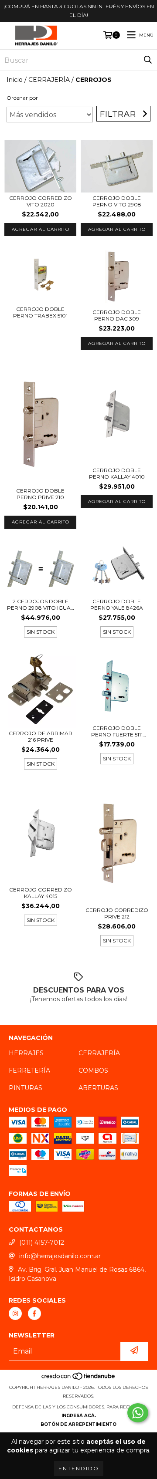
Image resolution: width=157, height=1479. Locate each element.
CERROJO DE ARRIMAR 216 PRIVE (40, 736)
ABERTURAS (98, 1088)
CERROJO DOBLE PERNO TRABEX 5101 (40, 312)
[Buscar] (148, 60)
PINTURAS (25, 1088)
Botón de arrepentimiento (78, 1424)
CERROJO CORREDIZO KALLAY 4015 (40, 892)
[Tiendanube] (79, 1378)
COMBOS (93, 1070)
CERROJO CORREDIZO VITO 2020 (40, 201)
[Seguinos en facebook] (34, 1313)
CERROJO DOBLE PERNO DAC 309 (116, 315)
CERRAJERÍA (49, 80)
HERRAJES (26, 1053)
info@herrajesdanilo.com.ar (60, 1256)
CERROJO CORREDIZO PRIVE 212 (116, 913)
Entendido (78, 1468)
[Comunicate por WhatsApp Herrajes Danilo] (137, 1412)
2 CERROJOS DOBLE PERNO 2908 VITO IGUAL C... (40, 604)
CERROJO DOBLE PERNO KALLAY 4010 (117, 473)
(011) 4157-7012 (41, 1242)
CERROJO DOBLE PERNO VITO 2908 (116, 201)
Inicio (15, 80)
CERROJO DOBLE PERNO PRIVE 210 (40, 493)
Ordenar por (22, 98)
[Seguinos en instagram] (15, 1313)
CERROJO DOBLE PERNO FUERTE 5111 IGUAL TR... (117, 731)
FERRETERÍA (29, 1070)
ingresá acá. (78, 1415)
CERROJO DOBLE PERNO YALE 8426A (116, 604)
